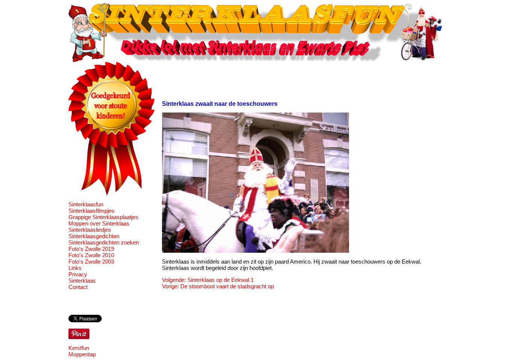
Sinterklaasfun (85, 204)
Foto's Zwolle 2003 (91, 261)
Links (75, 268)
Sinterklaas (82, 280)
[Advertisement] (298, 79)
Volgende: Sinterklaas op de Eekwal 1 (208, 280)
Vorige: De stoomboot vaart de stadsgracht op (218, 286)
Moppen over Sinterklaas (98, 223)
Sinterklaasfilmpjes (91, 210)
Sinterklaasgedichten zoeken (103, 242)
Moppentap (82, 354)
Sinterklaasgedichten (93, 236)
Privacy (77, 274)
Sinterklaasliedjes (89, 230)
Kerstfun (78, 348)
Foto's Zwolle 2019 (91, 249)
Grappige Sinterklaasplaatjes (103, 217)
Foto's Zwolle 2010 (91, 255)
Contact (78, 287)
